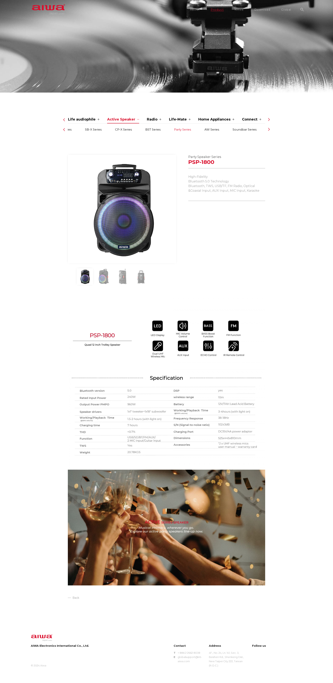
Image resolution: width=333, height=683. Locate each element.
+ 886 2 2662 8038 (189, 652)
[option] (122, 209)
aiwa (48, 9)
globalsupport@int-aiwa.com (190, 659)
